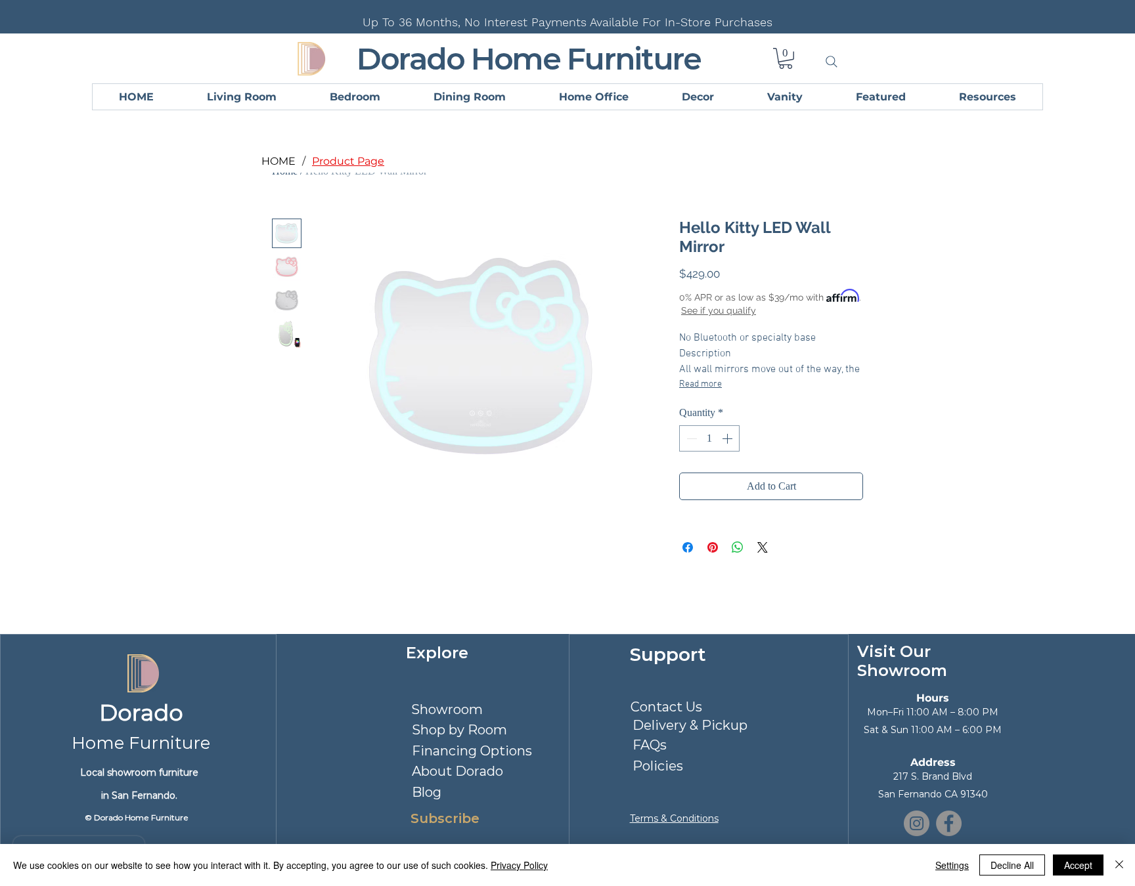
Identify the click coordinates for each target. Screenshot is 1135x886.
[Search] (831, 61)
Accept (1078, 865)
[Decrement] (690, 438)
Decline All (1012, 865)
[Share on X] (762, 547)
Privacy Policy (519, 865)
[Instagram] (916, 823)
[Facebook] (949, 823)
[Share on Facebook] (688, 547)
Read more (700, 384)
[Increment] (728, 438)
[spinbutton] (709, 438)
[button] (785, 58)
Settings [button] (952, 865)
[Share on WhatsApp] (738, 547)
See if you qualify (718, 310)
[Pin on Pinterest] (713, 547)
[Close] (1119, 864)
